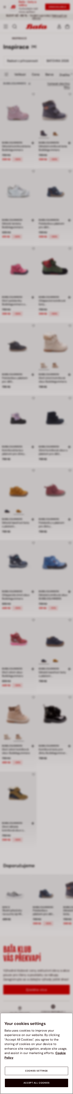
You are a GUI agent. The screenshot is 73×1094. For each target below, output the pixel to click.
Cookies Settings (36, 1070)
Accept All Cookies (36, 1082)
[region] (36, 1053)
